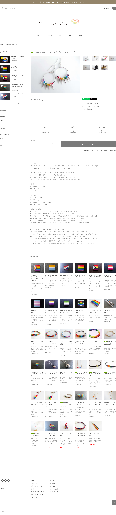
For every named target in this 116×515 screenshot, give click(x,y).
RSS (32, 497)
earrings (15, 44)
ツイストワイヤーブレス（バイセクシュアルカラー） (81, 435)
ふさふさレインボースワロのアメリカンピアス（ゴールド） (95, 404)
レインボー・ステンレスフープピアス (37, 434)
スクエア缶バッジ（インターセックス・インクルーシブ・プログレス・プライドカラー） (37, 278)
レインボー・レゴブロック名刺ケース (95, 311)
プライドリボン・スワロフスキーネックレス (51, 372)
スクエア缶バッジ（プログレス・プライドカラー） (17, 76)
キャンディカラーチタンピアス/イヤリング (81, 403)
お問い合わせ (54, 491)
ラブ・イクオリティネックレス (66, 372)
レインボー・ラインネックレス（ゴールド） (81, 372)
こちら (62, 2)
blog (70, 35)
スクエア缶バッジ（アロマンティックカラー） (66, 311)
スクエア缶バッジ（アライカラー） (17, 57)
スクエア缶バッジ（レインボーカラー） (17, 66)
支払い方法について (36, 483)
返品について (96, 150)
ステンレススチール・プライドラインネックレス (95, 373)
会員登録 (52, 483)
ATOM (36, 497)
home (38, 35)
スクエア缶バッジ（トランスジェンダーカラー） (37, 311)
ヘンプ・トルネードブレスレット (95, 342)
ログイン (52, 486)
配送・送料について (36, 486)
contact (80, 35)
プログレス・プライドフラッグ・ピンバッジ (51, 434)
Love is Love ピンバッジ (17, 93)
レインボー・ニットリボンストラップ (95, 434)
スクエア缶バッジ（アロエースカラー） (51, 276)
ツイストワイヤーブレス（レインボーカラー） (51, 342)
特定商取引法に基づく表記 (38, 491)
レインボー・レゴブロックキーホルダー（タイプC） (51, 404)
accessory (8, 44)
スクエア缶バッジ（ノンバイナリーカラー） (51, 311)
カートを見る (54, 489)
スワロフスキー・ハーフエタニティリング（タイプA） (66, 404)
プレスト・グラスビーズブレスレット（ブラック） (81, 343)
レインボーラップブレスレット (37, 342)
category (47, 35)
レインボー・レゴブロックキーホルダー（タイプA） (37, 404)
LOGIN (108, 8)
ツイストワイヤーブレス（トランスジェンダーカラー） (66, 343)
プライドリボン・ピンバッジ (66, 434)
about (59, 35)
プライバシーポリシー (37, 494)
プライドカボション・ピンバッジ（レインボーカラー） (17, 86)
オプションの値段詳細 (84, 150)
